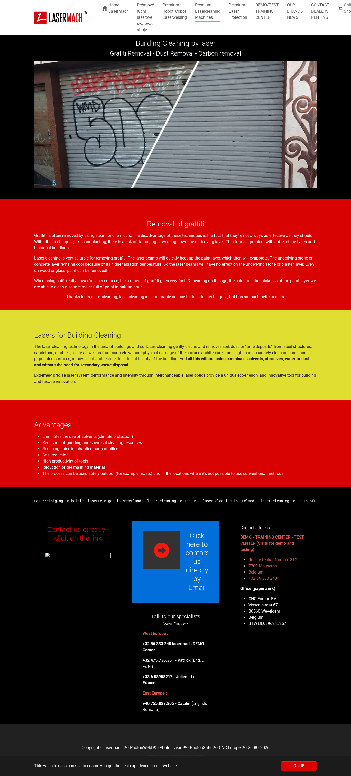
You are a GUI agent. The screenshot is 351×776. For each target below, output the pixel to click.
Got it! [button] (298, 765)
